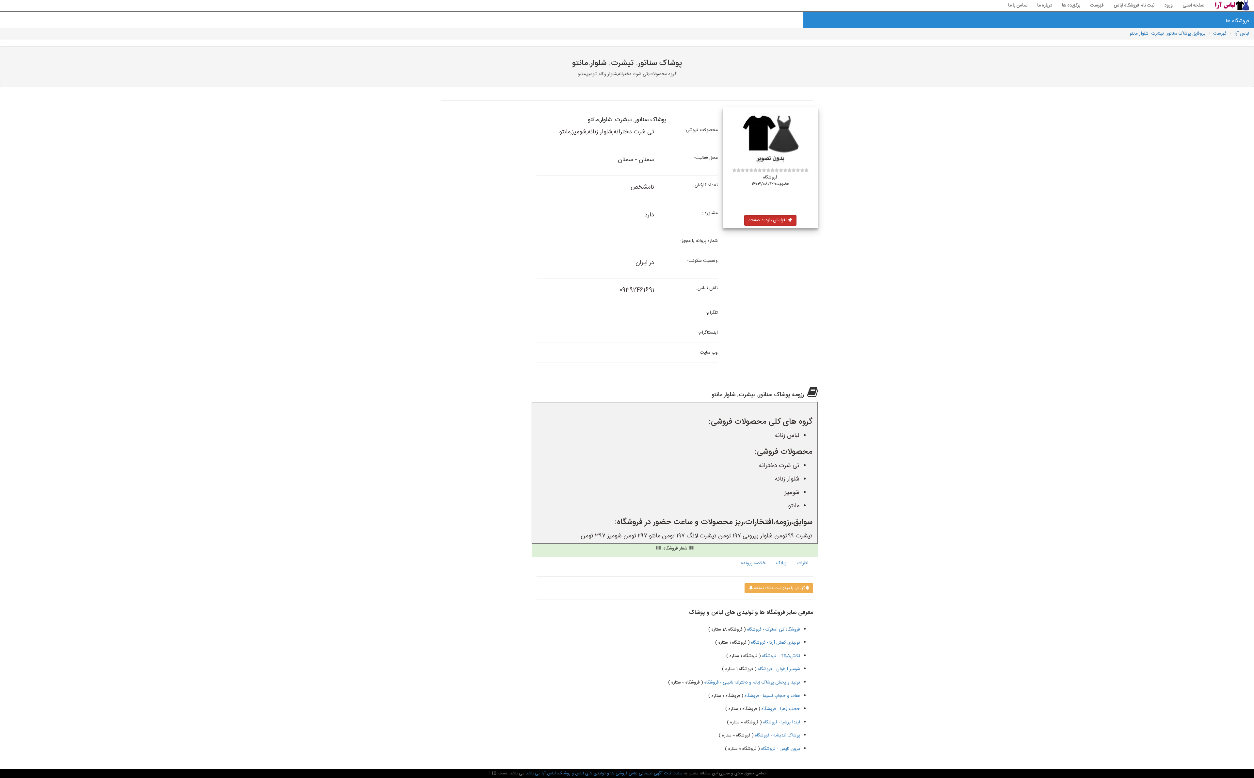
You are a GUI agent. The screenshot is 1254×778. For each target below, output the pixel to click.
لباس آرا (1241, 34)
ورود (1168, 5)
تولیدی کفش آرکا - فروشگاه (775, 643)
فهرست (1097, 5)
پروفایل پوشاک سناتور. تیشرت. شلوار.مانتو (1167, 34)
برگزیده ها (1071, 5)
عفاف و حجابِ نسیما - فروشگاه (771, 696)
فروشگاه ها (1238, 21)
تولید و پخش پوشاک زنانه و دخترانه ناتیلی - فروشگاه (751, 682)
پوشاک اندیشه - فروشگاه (777, 735)
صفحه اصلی (1193, 5)
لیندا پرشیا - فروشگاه (781, 722)
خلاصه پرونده (753, 563)
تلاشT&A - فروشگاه (780, 656)
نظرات (802, 563)
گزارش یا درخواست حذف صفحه (779, 588)
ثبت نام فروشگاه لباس (1134, 5)
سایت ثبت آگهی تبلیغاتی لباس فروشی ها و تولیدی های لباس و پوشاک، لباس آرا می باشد (603, 773)
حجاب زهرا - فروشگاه (780, 709)
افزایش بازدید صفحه (768, 220)
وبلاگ (781, 563)
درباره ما (1044, 5)
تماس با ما (1017, 5)
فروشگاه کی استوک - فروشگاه (773, 630)
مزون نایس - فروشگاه (780, 749)
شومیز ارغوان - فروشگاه (778, 669)
